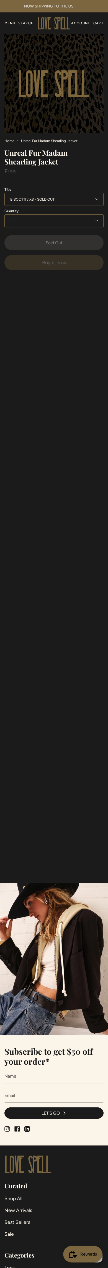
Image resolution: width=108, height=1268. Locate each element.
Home (9, 141)
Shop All (13, 1198)
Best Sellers (17, 1222)
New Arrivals (18, 1210)
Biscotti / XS (22, 199)
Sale (9, 1234)
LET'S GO (51, 1113)
